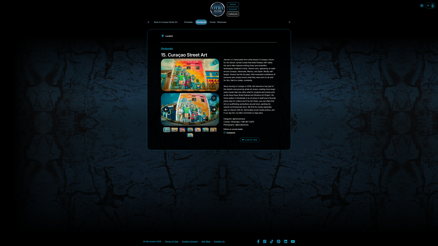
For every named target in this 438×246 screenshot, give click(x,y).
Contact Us (219, 241)
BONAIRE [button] (233, 9)
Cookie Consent (190, 241)
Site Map (205, 241)
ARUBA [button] (233, 4)
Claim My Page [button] (250, 140)
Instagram (231, 132)
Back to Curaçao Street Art (165, 22)
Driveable (188, 22)
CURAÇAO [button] (233, 14)
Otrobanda (201, 22)
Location (169, 36)
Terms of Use (171, 241)
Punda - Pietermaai (218, 22)
